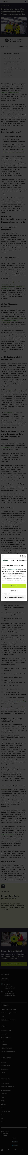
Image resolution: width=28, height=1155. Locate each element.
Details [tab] (12, 560)
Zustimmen (14, 585)
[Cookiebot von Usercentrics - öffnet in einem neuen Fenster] (20, 556)
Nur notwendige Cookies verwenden (14, 597)
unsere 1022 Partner (11, 569)
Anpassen (13, 590)
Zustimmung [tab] (5, 560)
